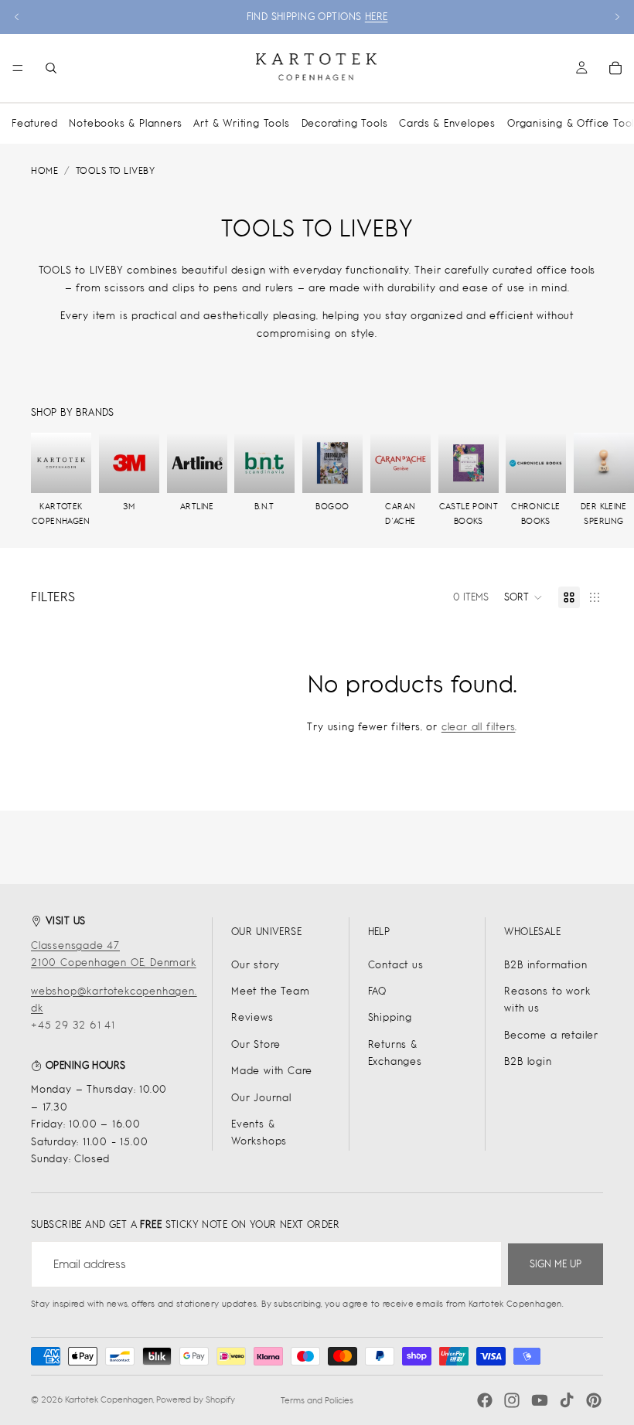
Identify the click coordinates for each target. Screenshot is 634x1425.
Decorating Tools (345, 123)
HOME (44, 170)
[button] (523, 597)
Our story (255, 965)
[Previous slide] (17, 17)
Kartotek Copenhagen (109, 1399)
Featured (34, 123)
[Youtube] (539, 1400)
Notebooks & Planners (125, 123)
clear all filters (478, 727)
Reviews (252, 1017)
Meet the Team (270, 991)
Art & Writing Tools (241, 123)
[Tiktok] (566, 1400)
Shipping (390, 1017)
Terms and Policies (317, 1400)
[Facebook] (485, 1400)
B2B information (545, 965)
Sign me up (555, 1264)
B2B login (527, 1061)
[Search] (51, 68)
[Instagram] (512, 1400)
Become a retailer (551, 1035)
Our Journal (261, 1098)
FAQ (377, 991)
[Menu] (18, 68)
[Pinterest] (594, 1400)
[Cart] (615, 68)
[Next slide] (617, 17)
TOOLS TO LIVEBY (115, 170)
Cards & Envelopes (447, 123)
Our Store (256, 1044)
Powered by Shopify (195, 1399)
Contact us (396, 965)
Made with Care (271, 1070)
